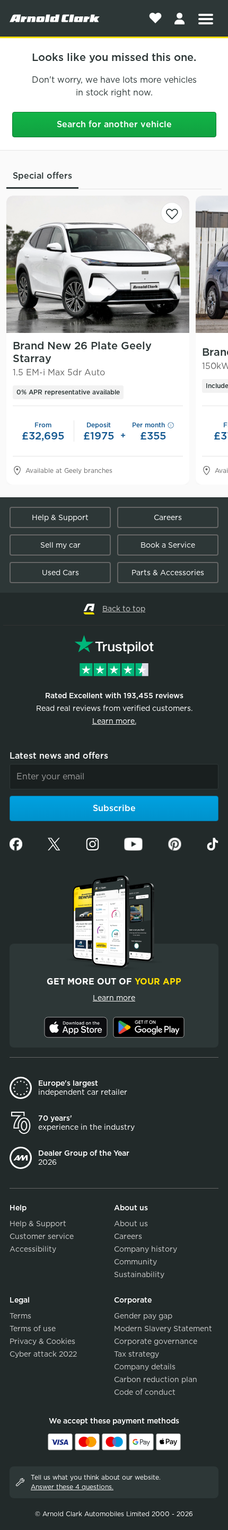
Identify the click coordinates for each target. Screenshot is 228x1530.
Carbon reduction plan (155, 1379)
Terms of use (33, 1328)
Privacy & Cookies (42, 1341)
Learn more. (114, 721)
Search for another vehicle (114, 124)
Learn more (114, 997)
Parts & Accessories (167, 572)
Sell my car (60, 545)
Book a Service (168, 545)
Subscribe (114, 808)
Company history (145, 1249)
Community (135, 1262)
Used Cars (60, 572)
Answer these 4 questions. (72, 1487)
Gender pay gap (143, 1316)
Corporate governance (155, 1341)
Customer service (42, 1236)
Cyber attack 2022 (43, 1354)
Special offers (42, 176)
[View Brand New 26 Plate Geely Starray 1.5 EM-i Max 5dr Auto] (97, 264)
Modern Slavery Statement (163, 1328)
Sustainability (139, 1274)
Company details (145, 1366)
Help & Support (60, 517)
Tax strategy (136, 1354)
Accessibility (33, 1249)
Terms (20, 1316)
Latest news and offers (59, 756)
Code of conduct (145, 1392)
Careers (168, 517)
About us (131, 1223)
